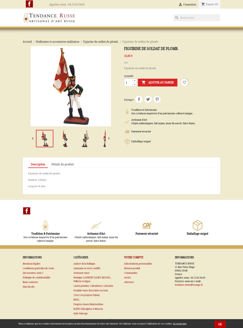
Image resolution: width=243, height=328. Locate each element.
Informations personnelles (138, 263)
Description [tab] (38, 164)
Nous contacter (30, 282)
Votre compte (133, 257)
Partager (138, 99)
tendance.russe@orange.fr (189, 284)
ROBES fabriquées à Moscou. (88, 308)
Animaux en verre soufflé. (87, 268)
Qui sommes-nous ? (33, 272)
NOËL (76, 299)
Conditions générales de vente (38, 268)
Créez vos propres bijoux (86, 295)
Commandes (130, 272)
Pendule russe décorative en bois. (90, 290)
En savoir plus (180, 323)
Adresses (129, 282)
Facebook (29, 3)
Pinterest (157, 99)
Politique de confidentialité (36, 277)
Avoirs (127, 277)
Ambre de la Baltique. (84, 263)
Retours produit (132, 268)
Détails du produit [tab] (62, 164)
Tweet (148, 99)
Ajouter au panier (158, 82)
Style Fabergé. (80, 313)
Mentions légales (31, 263)
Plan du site (29, 286)
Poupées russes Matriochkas (88, 304)
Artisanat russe (81, 272)
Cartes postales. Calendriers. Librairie (93, 285)
